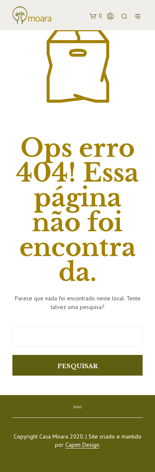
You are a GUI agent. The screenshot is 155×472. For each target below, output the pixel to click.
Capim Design (82, 445)
